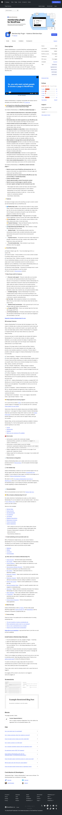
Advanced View (44, 78)
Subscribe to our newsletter (11, 630)
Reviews (14, 41)
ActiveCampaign (10, 553)
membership (54, 64)
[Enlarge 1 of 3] (19, 683)
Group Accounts (10, 511)
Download (54, 34)
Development (29, 41)
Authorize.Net (10, 429)
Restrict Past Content (11, 581)
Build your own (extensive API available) (16, 433)
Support (55, 41)
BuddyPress (51, 800)
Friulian (17, 807)
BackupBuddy (30, 609)
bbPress (50, 798)
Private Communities (11, 522)
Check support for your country (12, 406)
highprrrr (26, 783)
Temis (17, 796)
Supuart (27, 796)
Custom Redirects (11, 563)
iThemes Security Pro (20, 609)
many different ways (10, 501)
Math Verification (10, 592)
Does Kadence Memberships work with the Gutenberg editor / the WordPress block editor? (15, 754)
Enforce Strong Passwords (13, 600)
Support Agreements (11, 523)
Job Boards (9, 516)
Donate (39, 798)
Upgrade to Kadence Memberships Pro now (15, 318)
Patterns (17, 800)
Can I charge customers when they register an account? (17, 735)
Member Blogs (10, 509)
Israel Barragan (10, 783)
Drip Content (9, 561)
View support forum (45, 115)
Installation (21, 41)
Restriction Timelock (11, 574)
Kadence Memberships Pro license (17, 476)
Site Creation (9, 570)
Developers (28, 798)
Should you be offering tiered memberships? (16, 627)
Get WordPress (56, 2)
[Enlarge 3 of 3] (37, 696)
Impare (27, 794)
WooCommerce (18, 271)
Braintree (9, 431)
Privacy (6, 800)
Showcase (18, 794)
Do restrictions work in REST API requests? (14, 750)
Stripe (19, 402)
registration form (54, 67)
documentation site (30, 472)
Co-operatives (10, 514)
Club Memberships (11, 512)
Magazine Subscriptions (12, 518)
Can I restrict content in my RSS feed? (13, 742)
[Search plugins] (17, 10)
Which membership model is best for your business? (18, 624)
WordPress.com (51, 794)
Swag (38, 800)
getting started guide (9, 659)
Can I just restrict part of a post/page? (13, 731)
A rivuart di (7, 794)
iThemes (22, 607)
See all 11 (55, 61)
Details (7, 41)
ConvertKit (9, 551)
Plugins (17, 798)
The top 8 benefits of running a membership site (17, 622)
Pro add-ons (27, 102)
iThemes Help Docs (29, 492)
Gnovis (6, 796)
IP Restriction (10, 594)
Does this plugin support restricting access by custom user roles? (19, 758)
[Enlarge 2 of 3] (37, 683)
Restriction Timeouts (11, 578)
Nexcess (15, 35)
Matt (49, 796)
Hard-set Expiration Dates (12, 585)
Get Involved (39, 794)
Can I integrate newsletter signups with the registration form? (18, 746)
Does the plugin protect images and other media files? (17, 739)
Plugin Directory (8, 6)
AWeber (8, 550)
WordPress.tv (29, 800)
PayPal (8, 427)
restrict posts (54, 74)
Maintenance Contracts (12, 520)
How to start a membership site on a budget (17, 625)
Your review (44, 100)
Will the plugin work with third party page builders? (16, 762)
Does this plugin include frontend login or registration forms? (18, 766)
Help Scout (9, 589)
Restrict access (54, 69)
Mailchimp (9, 548)
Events (38, 796)
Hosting (6, 798)
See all (55, 100)
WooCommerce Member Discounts (14, 567)
